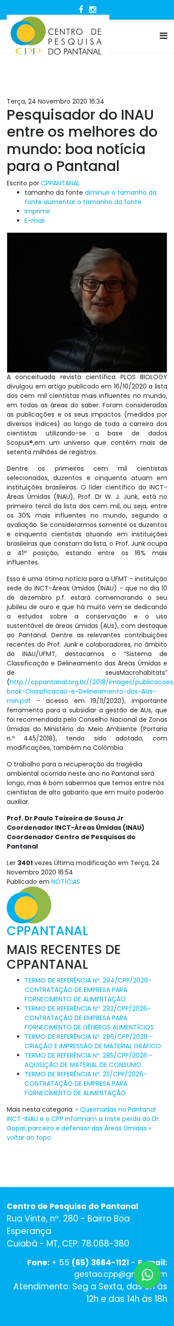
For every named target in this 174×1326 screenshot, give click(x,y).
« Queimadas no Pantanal (115, 1109)
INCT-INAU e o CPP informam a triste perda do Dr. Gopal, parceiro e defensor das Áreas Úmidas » (83, 1123)
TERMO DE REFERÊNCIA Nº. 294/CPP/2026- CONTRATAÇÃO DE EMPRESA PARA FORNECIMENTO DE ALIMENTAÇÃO (88, 990)
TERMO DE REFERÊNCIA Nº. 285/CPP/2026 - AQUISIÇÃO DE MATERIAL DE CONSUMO (89, 1060)
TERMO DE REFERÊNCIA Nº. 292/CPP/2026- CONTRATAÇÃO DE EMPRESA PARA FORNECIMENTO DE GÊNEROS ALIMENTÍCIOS (89, 1018)
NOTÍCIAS (65, 881)
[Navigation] (163, 36)
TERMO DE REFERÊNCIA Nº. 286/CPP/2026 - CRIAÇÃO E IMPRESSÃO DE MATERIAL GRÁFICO (93, 1041)
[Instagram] (92, 9)
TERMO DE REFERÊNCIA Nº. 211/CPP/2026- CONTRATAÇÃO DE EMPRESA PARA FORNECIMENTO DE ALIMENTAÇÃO (86, 1083)
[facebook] (81, 9)
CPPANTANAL (60, 183)
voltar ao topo (29, 1137)
